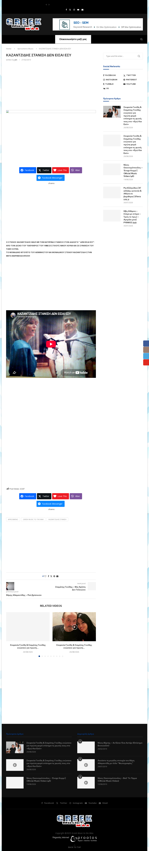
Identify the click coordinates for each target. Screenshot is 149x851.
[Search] (141, 39)
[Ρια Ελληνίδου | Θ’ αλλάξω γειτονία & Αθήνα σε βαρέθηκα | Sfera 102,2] (112, 192)
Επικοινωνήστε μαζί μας (73, 39)
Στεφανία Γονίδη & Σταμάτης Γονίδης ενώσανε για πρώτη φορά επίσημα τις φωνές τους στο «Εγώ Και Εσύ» (133, 116)
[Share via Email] (57, 576)
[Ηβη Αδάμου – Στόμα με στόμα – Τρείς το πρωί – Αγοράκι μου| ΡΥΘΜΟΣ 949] (112, 215)
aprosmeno (13, 519)
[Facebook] (66, 9)
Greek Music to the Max (33, 519)
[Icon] (15, 765)
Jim (16, 60)
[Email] (82, 9)
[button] (46, 4)
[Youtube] (78, 9)
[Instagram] (74, 9)
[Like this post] (45, 576)
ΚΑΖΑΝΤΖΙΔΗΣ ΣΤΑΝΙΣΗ (57, 519)
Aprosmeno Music (25, 48)
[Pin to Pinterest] (54, 576)
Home (8, 48)
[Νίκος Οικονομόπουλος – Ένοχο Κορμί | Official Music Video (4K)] (112, 169)
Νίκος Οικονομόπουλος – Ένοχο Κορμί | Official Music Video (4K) (133, 170)
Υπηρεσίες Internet (60, 837)
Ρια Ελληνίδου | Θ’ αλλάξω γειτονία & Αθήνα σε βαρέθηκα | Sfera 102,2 (132, 193)
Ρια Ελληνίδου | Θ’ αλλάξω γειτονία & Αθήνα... (62, 5)
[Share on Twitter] (51, 576)
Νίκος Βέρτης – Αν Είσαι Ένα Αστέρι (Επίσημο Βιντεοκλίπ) (120, 744)
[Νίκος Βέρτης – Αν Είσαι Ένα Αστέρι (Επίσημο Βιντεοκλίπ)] (86, 747)
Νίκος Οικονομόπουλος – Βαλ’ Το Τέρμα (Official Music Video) (117, 779)
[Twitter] (70, 9)
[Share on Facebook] (48, 576)
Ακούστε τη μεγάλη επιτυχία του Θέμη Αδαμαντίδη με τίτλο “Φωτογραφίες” (116, 762)
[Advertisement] (51, 85)
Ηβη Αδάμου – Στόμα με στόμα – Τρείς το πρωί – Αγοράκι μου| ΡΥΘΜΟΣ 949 (132, 217)
